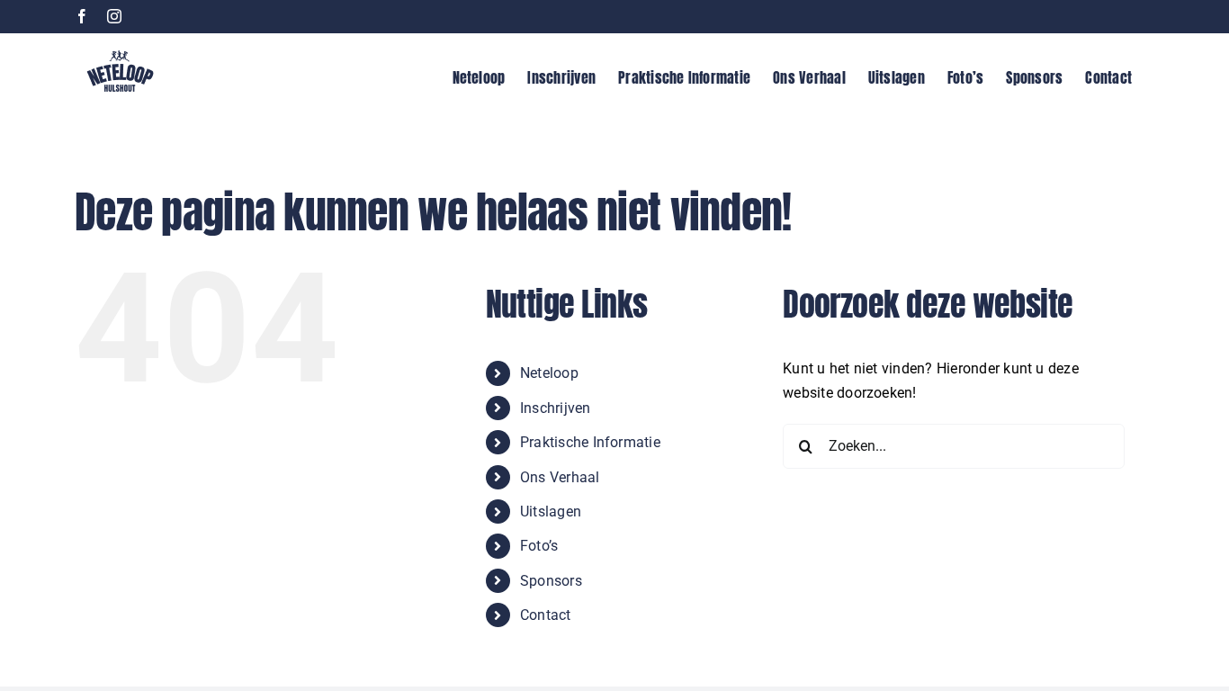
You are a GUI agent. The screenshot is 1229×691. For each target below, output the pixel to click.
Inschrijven (555, 408)
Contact (545, 615)
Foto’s (539, 545)
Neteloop (549, 372)
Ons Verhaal (560, 477)
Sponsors (551, 580)
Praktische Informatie (590, 442)
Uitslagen (550, 511)
